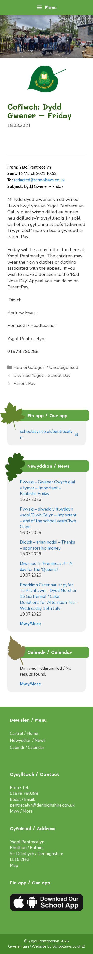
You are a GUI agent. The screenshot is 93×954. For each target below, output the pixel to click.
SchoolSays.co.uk (67, 946)
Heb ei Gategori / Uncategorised (45, 367)
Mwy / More (21, 811)
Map (14, 865)
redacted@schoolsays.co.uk (39, 180)
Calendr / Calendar (27, 747)
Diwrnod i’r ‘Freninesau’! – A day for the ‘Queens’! (46, 566)
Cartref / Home (24, 733)
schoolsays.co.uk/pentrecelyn (46, 434)
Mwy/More (30, 624)
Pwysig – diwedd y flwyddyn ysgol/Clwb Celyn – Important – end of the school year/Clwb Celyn (48, 518)
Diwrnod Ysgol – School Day (41, 375)
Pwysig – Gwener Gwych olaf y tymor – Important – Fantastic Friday (47, 488)
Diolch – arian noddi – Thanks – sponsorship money (47, 545)
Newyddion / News (28, 740)
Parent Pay (24, 383)
